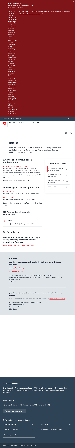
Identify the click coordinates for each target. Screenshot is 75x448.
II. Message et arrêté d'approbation (54, 175)
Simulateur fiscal (10, 435)
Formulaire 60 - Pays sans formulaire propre (18, 246)
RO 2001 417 (7, 197)
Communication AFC (30, 405)
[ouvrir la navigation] (70, 124)
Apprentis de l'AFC (12, 405)
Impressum (6, 445)
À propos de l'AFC (10, 424)
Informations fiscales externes (51, 430)
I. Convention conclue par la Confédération (56, 169)
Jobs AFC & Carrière (11, 430)
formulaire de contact (57, 299)
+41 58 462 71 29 (15, 272)
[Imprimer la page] (66, 133)
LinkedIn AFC (45, 405)
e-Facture (44, 424)
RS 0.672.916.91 (8, 166)
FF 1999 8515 (7, 191)
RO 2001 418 (21, 166)
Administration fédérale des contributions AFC (24, 123)
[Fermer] (73, 1)
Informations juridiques (17, 445)
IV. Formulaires (53, 187)
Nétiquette (26, 445)
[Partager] (70, 133)
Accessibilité (34, 445)
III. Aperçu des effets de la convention (56, 181)
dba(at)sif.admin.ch (16, 268)
